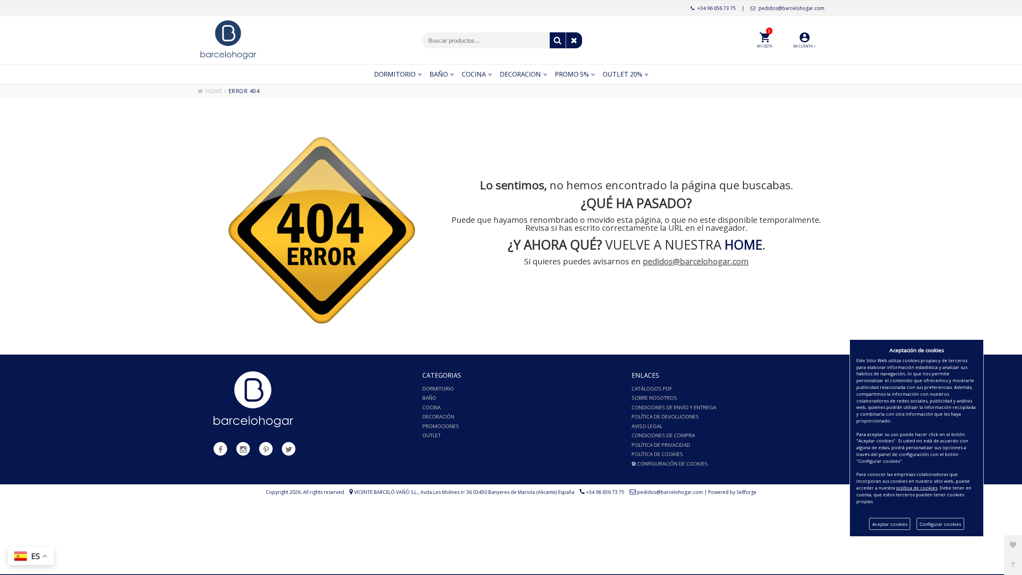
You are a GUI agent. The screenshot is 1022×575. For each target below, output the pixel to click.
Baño (429, 397)
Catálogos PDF (652, 388)
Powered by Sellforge (732, 492)
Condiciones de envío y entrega (674, 407)
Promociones (440, 426)
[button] (804, 40)
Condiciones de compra (663, 435)
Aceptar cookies (889, 524)
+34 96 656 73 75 (716, 8)
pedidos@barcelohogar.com (790, 8)
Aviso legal (647, 426)
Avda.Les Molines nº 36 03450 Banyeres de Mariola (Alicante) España (497, 492)
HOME (212, 91)
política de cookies (916, 488)
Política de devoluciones (665, 416)
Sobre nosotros (654, 397)
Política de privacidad (661, 444)
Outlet (431, 435)
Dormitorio (438, 388)
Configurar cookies (940, 524)
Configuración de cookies (672, 463)
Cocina (431, 407)
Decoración (438, 416)
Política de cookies (657, 454)
